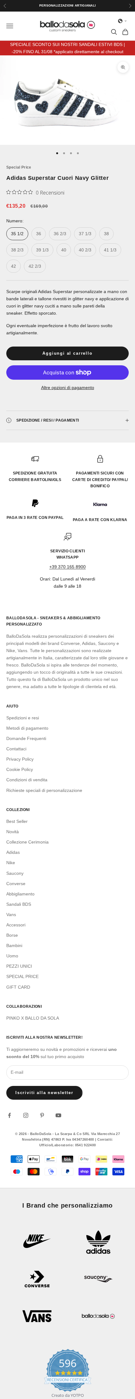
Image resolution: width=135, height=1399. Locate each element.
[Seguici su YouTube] (58, 1115)
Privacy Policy (20, 759)
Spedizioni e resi (22, 717)
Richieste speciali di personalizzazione (44, 790)
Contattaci (16, 748)
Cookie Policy (19, 769)
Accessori (15, 924)
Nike (10, 862)
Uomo (12, 955)
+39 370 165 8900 (67, 566)
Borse (12, 935)
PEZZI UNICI (19, 966)
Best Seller (17, 821)
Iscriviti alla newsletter (44, 1092)
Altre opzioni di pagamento (67, 387)
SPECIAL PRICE (22, 976)
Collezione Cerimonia (27, 841)
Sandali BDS (18, 904)
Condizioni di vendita (26, 779)
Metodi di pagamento (27, 728)
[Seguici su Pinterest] (42, 1115)
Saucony (15, 873)
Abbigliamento (20, 893)
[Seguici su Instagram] (26, 1115)
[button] (122, 21)
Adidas (13, 852)
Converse (15, 883)
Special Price (18, 167)
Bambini (14, 945)
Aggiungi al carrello (67, 353)
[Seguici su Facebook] (9, 1115)
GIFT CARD (18, 987)
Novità (12, 831)
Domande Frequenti (26, 738)
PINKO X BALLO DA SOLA (32, 1018)
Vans (11, 914)
